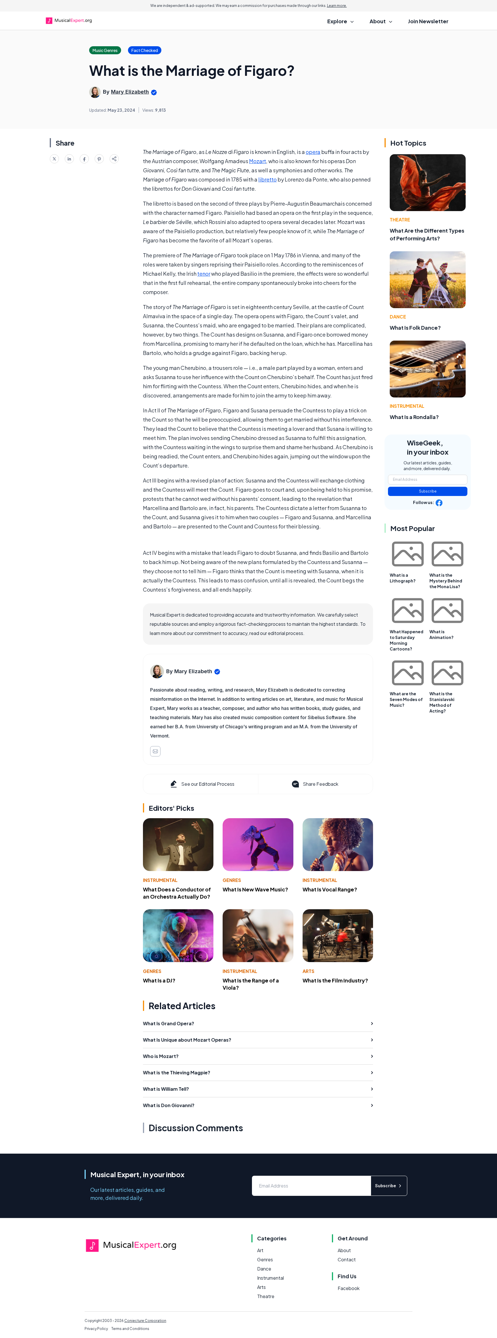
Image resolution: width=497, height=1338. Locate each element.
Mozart (257, 161)
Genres (232, 880)
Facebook (349, 1288)
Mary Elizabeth (130, 92)
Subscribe (428, 491)
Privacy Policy (96, 1329)
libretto (267, 179)
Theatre (400, 220)
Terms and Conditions (130, 1329)
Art (260, 1250)
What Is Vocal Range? (330, 889)
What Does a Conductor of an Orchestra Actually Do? (177, 893)
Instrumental (160, 880)
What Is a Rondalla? (414, 417)
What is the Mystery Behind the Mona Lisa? (445, 580)
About (344, 1250)
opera (313, 151)
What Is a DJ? (159, 980)
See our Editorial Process (207, 784)
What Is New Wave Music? (255, 889)
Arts (308, 971)
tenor (203, 273)
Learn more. (337, 5)
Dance (398, 317)
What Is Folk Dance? (415, 327)
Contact (347, 1259)
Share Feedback (320, 784)
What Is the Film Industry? (335, 980)
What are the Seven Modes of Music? (406, 699)
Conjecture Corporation (145, 1320)
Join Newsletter (428, 21)
